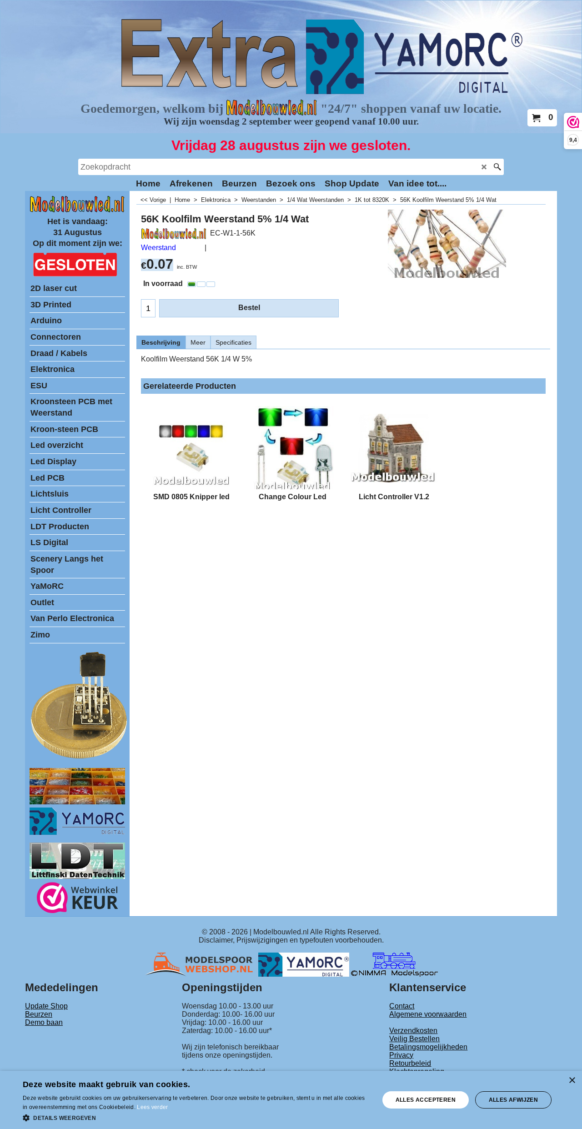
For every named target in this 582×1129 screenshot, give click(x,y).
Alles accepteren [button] (426, 1100)
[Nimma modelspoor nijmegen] (394, 964)
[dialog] (291, 1100)
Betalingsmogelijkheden (428, 1047)
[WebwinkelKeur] (77, 899)
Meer (198, 342)
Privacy (401, 1055)
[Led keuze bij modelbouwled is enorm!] (77, 802)
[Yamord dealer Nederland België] (303, 964)
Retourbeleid (410, 1063)
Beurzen (38, 1014)
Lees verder (152, 1107)
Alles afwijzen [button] (513, 1100)
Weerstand (158, 247)
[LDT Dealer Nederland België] (80, 758)
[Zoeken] (497, 167)
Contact (401, 1006)
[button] (196, 1117)
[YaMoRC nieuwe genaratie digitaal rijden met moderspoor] (77, 832)
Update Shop (46, 1006)
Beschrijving (161, 342)
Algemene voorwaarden (428, 1014)
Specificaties (233, 342)
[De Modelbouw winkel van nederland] (77, 210)
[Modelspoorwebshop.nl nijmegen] (201, 964)
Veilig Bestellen (414, 1039)
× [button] (571, 1080)
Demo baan (44, 1022)
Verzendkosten (413, 1030)
